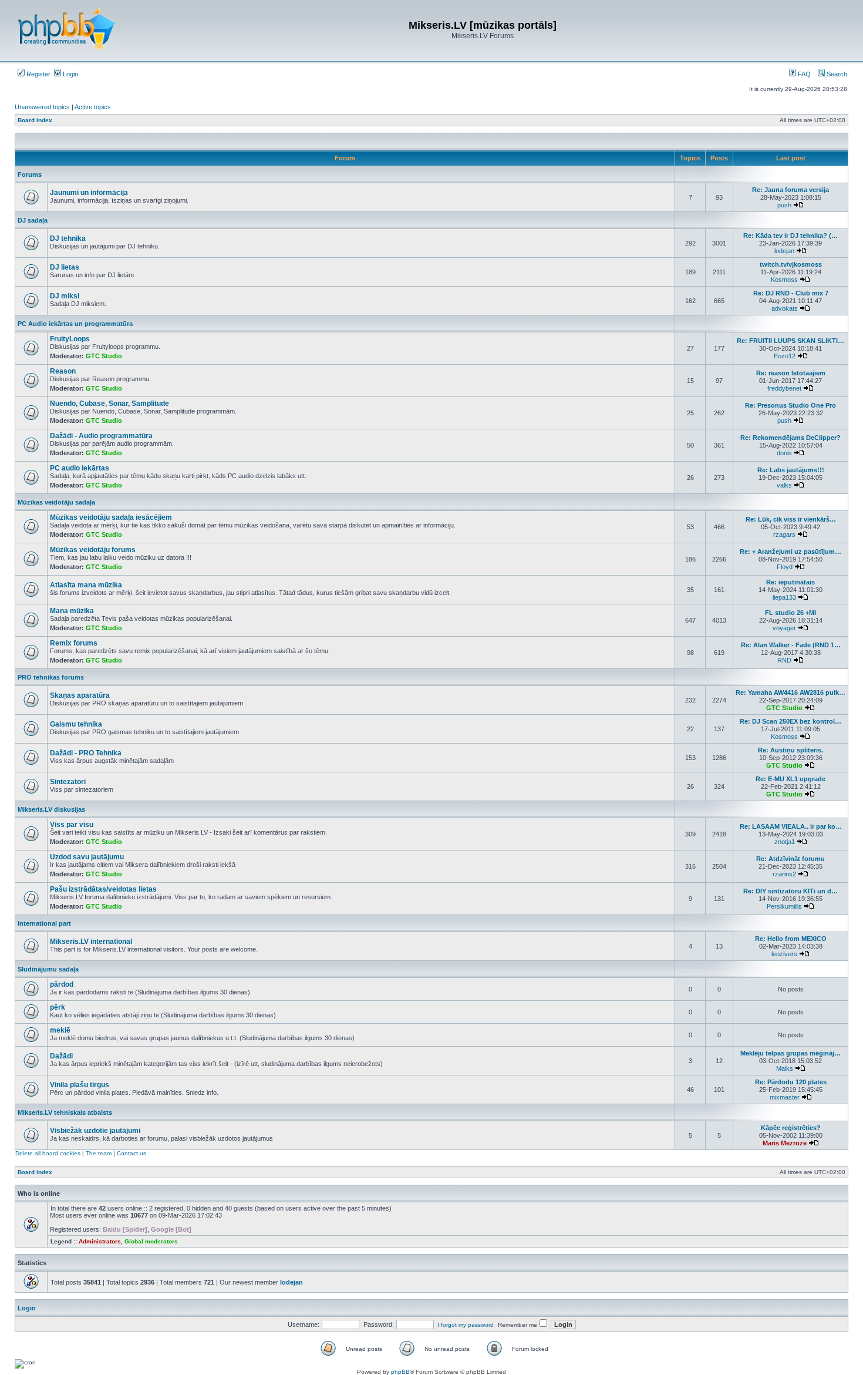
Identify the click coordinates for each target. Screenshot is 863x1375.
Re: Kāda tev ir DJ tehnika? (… (790, 235)
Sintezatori (68, 782)
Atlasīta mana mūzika (86, 585)
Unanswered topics (42, 106)
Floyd (785, 566)
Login (69, 74)
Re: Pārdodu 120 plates (791, 1081)
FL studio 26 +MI (790, 612)
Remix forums (73, 643)
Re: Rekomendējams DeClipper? (790, 437)
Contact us (131, 1153)
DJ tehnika (68, 238)
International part (44, 923)
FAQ (803, 74)
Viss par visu (71, 825)
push (784, 205)
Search (836, 74)
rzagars (784, 534)
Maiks (784, 1068)
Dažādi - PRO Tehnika (86, 753)
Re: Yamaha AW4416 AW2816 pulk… (790, 692)
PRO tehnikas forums (51, 677)
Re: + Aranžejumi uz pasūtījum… (790, 551)
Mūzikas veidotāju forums (93, 550)
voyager (784, 627)
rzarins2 (784, 874)
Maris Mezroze (785, 1143)
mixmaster (785, 1097)
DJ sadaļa (33, 220)
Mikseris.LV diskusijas (51, 809)
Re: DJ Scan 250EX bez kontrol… (790, 721)
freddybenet (784, 388)
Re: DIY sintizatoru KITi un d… (790, 891)
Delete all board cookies (47, 1153)
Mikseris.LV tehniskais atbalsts (65, 1112)
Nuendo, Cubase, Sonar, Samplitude (109, 403)
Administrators (100, 1241)
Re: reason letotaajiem (790, 372)
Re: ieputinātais (790, 582)
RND (784, 660)
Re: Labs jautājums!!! (790, 469)
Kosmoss (784, 279)
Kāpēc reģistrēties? (791, 1127)
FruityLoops (70, 339)
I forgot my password (465, 1325)
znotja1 (784, 841)
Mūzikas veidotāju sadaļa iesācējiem (111, 517)
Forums (30, 174)
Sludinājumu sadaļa (48, 969)
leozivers (784, 953)
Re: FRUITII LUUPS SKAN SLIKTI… (790, 340)
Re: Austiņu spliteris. (790, 750)
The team (99, 1153)
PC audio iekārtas (79, 468)
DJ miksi (64, 296)
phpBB (400, 1372)
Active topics (93, 106)
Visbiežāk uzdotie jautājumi (95, 1131)
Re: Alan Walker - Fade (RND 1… (791, 644)
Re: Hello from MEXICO (791, 938)
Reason (63, 371)
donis (784, 452)
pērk (57, 1007)
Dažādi (61, 1056)
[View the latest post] (798, 205)
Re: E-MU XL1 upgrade (790, 778)
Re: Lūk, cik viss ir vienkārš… (791, 519)
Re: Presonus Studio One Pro (790, 405)
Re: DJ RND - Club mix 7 (790, 293)
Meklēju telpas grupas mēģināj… (790, 1053)
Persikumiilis (784, 906)
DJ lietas (64, 267)
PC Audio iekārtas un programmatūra (75, 323)
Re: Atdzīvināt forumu (790, 858)
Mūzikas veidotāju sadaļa (56, 502)
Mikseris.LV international (91, 941)
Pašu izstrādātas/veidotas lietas (103, 889)
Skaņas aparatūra (80, 695)
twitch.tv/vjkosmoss (791, 264)
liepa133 (784, 597)
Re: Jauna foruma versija (790, 189)
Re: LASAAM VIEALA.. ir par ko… (791, 826)
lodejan (784, 250)
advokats (784, 308)
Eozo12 (784, 355)
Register (37, 74)
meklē (60, 1030)
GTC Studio (104, 355)
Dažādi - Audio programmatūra (101, 436)
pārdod (61, 984)
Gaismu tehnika (76, 724)
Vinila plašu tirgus (79, 1085)
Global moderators (151, 1241)
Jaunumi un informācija (89, 193)
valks (784, 485)
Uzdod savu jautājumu (87, 857)
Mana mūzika (72, 611)
